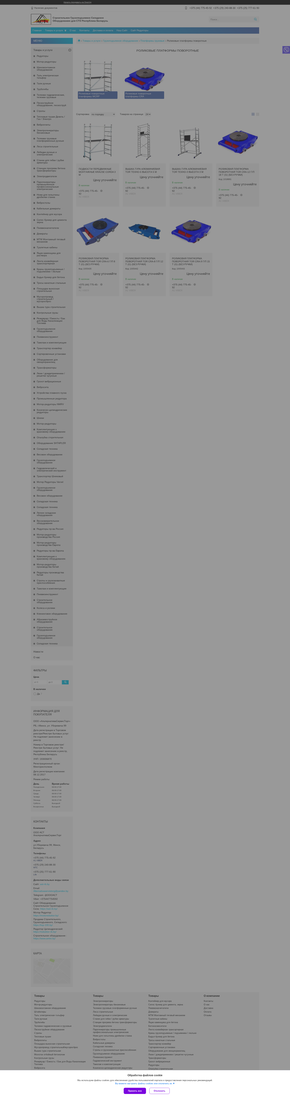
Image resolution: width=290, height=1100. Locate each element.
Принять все (135, 1091)
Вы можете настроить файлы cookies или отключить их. (144, 1083)
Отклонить (159, 1091)
